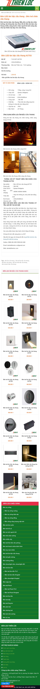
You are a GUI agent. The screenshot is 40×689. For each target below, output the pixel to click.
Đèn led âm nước (8, 525)
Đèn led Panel (7, 585)
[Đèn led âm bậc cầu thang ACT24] (29, 368)
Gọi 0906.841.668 (7, 686)
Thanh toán (6, 659)
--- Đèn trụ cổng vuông (10, 511)
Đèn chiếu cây (7, 539)
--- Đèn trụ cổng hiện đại (11, 514)
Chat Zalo (5, 683)
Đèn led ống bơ (8, 603)
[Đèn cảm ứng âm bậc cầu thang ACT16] (29, 481)
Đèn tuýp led (7, 582)
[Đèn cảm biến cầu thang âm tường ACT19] (29, 453)
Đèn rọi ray (6, 617)
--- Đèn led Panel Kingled (11, 592)
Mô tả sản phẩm (8, 83)
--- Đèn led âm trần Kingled (11, 575)
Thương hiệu (5, 65)
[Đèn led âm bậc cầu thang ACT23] (10, 396)
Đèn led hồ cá (7, 528)
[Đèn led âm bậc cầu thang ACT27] (29, 340)
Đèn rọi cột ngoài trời (10, 532)
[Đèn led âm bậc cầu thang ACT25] (29, 396)
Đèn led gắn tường (9, 557)
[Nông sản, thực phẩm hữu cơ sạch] (20, 3)
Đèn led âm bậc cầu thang (11, 553)
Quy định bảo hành (8, 651)
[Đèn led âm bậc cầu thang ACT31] (29, 283)
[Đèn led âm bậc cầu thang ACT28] (10, 340)
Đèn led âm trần (8, 567)
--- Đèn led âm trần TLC (10, 571)
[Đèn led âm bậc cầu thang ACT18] (10, 481)
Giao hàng (5, 656)
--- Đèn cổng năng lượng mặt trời (13, 521)
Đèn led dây (7, 599)
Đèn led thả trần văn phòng (11, 543)
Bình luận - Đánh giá (24, 83)
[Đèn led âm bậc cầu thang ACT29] (29, 312)
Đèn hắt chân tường (9, 535)
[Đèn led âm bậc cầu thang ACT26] (10, 368)
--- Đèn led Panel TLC (9, 589)
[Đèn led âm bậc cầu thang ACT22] (10, 425)
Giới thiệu (5, 664)
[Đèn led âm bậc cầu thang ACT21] (29, 425)
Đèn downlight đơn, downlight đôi (14, 564)
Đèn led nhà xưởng (9, 614)
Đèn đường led (8, 610)
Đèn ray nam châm (9, 550)
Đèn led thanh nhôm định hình (12, 546)
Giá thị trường (5, 71)
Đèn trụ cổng (7, 507)
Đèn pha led (7, 607)
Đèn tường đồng (8, 560)
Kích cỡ (3, 62)
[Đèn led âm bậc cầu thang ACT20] (10, 453)
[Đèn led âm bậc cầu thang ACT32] (10, 283)
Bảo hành (4, 68)
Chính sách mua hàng (9, 648)
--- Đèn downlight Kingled (11, 578)
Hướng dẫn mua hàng (9, 662)
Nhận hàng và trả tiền (8, 653)
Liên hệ (5, 667)
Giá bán (3, 74)
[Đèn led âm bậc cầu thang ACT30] (10, 312)
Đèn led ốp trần (8, 596)
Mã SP (3, 59)
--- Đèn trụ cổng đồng (10, 518)
